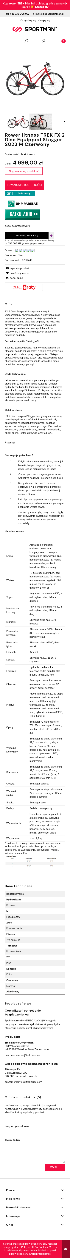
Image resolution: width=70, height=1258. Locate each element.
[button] (9, 41)
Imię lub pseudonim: (17, 1126)
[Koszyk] (61, 41)
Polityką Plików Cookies (34, 1247)
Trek (20, 255)
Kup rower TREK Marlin (18, 3)
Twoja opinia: (12, 1139)
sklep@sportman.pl (52, 13)
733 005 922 (14, 243)
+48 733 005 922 (19, 13)
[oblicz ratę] (35, 287)
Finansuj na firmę (27, 235)
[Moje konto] (44, 41)
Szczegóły (42, 7)
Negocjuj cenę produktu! (23, 171)
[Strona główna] (35, 29)
